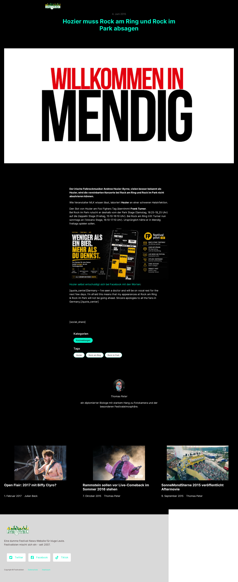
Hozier (79, 355)
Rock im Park (113, 355)
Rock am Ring (95, 355)
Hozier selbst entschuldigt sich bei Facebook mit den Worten (104, 284)
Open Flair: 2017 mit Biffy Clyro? (30, 485)
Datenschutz (33, 570)
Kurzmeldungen (83, 340)
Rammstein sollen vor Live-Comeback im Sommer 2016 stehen (116, 487)
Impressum (46, 570)
